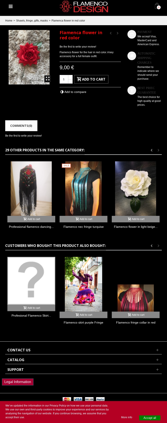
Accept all (150, 418)
